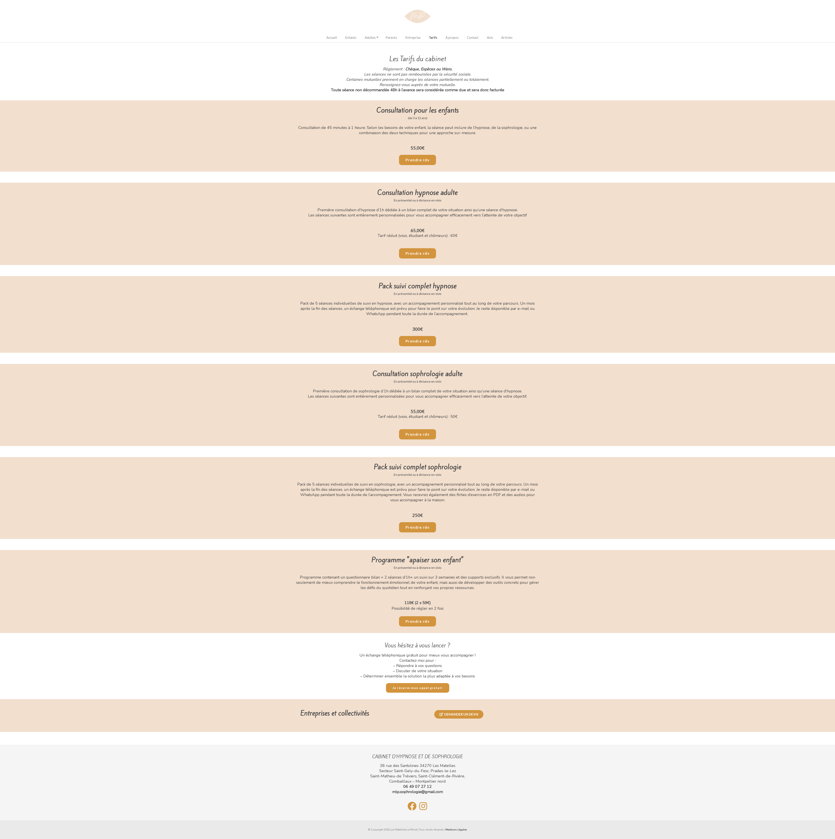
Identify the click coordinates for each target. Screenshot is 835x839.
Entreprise (413, 37)
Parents (391, 37)
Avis (490, 37)
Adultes (370, 37)
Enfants (350, 37)
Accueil (331, 37)
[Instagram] (423, 806)
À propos (452, 37)
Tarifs (433, 37)
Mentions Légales (456, 829)
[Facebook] (412, 806)
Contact (473, 37)
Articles (507, 37)
